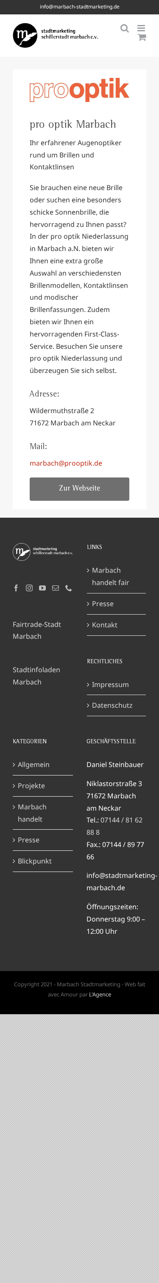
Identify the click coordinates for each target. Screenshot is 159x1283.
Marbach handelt (32, 813)
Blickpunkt (35, 861)
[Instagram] (29, 588)
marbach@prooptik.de (66, 463)
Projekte (31, 785)
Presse (103, 603)
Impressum (110, 684)
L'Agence (100, 994)
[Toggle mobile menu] (141, 28)
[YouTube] (42, 588)
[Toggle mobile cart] (142, 37)
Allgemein (34, 764)
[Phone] (68, 588)
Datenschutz (112, 705)
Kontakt (104, 624)
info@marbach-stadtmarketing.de (80, 6)
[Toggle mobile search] (124, 28)
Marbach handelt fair (110, 576)
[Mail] (55, 588)
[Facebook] (16, 588)
